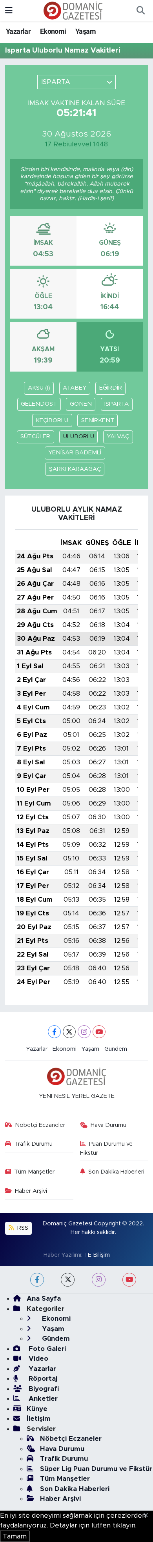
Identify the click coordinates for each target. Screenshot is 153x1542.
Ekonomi (53, 31)
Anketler (42, 1398)
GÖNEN (81, 404)
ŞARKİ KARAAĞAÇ (75, 469)
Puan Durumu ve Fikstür (106, 1148)
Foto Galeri (46, 1348)
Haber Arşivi (31, 1191)
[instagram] (99, 1280)
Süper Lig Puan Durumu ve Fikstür (96, 1468)
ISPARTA (116, 404)
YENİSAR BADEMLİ (74, 453)
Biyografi (43, 1388)
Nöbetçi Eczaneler (40, 1125)
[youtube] (129, 1280)
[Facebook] (54, 1031)
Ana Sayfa (44, 1298)
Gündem (115, 1049)
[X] (69, 1031)
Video (37, 1358)
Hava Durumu (108, 1125)
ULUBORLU (78, 436)
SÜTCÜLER (35, 436)
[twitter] (68, 1280)
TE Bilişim (97, 1255)
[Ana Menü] (9, 10)
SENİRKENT (97, 420)
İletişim (39, 1418)
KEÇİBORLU (52, 420)
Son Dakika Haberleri (116, 1172)
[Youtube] (99, 1031)
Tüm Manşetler (34, 1172)
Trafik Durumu (33, 1144)
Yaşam (85, 31)
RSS (22, 1228)
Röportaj (42, 1378)
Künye (37, 1408)
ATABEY (74, 388)
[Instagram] (84, 1031)
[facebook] (37, 1280)
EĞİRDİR (110, 388)
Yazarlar (18, 31)
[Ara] (140, 10)
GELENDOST (39, 404)
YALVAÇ (118, 436)
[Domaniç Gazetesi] (73, 10)
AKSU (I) (39, 388)
